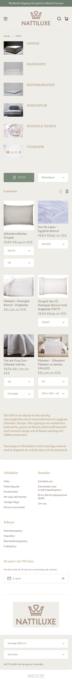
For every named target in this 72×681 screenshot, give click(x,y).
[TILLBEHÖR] (36, 151)
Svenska (12, 654)
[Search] (59, 18)
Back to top (36, 675)
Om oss (42, 503)
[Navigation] (5, 19)
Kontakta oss (45, 481)
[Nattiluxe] (36, 19)
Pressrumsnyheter (14, 507)
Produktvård (11, 491)
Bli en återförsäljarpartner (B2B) (52, 496)
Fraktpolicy (10, 546)
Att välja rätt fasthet (15, 496)
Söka (6, 481)
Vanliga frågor (12, 502)
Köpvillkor (9, 536)
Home (7, 36)
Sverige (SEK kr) (17, 643)
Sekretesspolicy (13, 530)
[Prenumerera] (63, 578)
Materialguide (11, 486)
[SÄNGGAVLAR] (36, 110)
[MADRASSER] (36, 68)
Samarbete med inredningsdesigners (49, 488)
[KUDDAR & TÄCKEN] (36, 130)
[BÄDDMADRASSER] (36, 89)
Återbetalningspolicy (16, 541)
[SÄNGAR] (36, 48)
